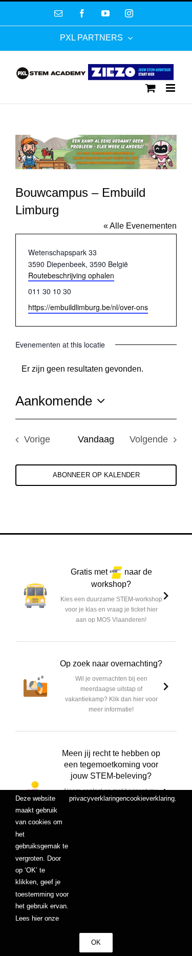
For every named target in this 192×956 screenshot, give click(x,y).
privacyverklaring (94, 798)
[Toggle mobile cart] (150, 88)
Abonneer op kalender (96, 475)
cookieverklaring (150, 798)
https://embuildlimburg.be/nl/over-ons (88, 307)
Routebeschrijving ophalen (71, 275)
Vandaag (96, 439)
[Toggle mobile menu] (171, 88)
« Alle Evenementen (140, 225)
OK (96, 942)
